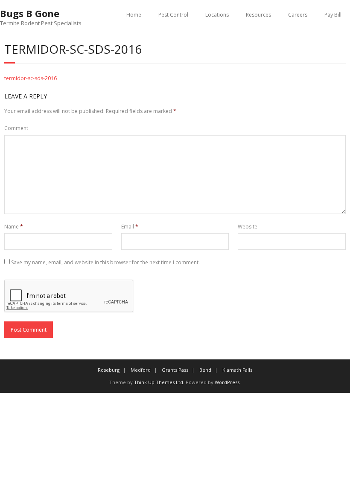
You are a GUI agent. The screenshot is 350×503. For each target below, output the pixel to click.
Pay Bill (332, 14)
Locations (217, 14)
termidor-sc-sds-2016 (30, 78)
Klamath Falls (237, 370)
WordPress (227, 382)
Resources (258, 14)
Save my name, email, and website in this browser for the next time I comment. (105, 262)
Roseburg (109, 370)
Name (13, 226)
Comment (16, 128)
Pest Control (173, 14)
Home (133, 14)
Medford (141, 370)
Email (129, 226)
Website (247, 226)
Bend (205, 370)
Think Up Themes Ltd (158, 382)
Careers (297, 14)
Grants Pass (175, 370)
